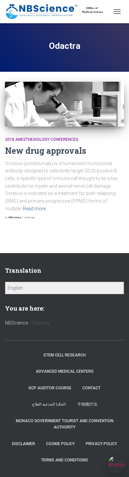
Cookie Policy (60, 443)
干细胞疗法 (87, 404)
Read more (34, 208)
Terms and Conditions (64, 460)
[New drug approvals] (64, 104)
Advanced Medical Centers (65, 371)
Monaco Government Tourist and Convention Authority (64, 424)
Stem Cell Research (64, 355)
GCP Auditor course (49, 388)
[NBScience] (57, 11)
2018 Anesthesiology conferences (41, 139)
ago (28, 217)
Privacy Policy (101, 443)
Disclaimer (23, 443)
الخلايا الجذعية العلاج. (49, 404)
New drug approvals (45, 150)
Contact (91, 388)
